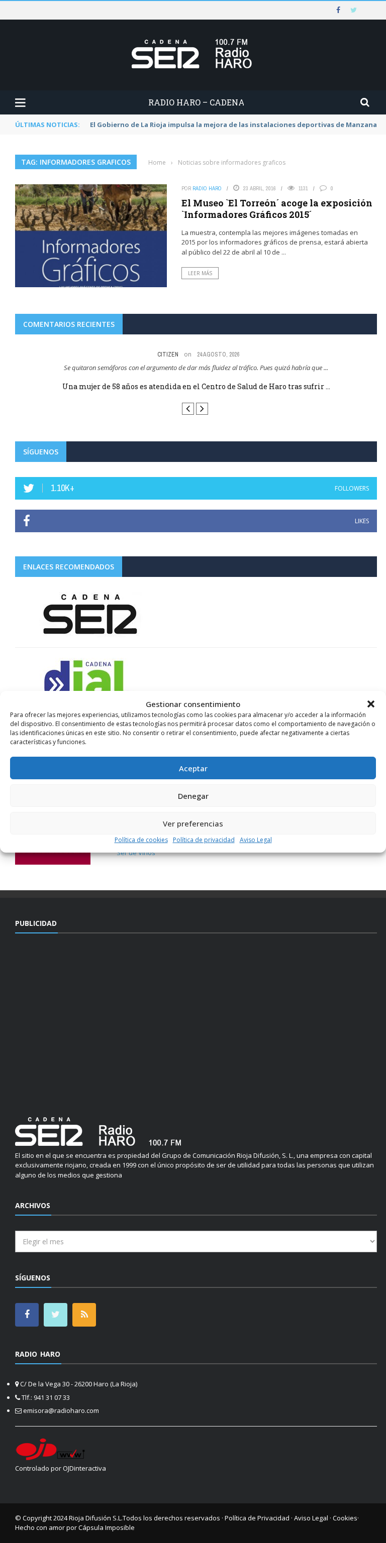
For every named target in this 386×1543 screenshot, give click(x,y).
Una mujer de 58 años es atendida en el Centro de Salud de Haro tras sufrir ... (196, 386)
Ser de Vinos (136, 852)
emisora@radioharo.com (61, 1410)
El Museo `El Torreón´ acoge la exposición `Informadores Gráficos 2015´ (276, 208)
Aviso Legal (256, 840)
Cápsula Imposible (106, 1527)
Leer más (200, 273)
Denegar (193, 796)
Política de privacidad (204, 840)
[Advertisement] (196, 1018)
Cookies (345, 1517)
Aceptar (193, 768)
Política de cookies (141, 840)
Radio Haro (207, 188)
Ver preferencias (193, 823)
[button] (371, 704)
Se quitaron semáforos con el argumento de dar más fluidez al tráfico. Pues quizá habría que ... (196, 367)
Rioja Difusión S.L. (96, 1517)
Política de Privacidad (257, 1517)
